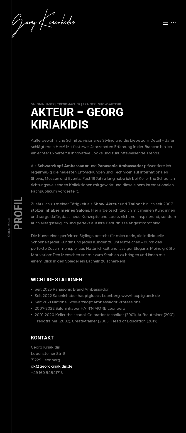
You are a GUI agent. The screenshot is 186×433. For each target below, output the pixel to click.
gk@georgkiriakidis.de (51, 366)
